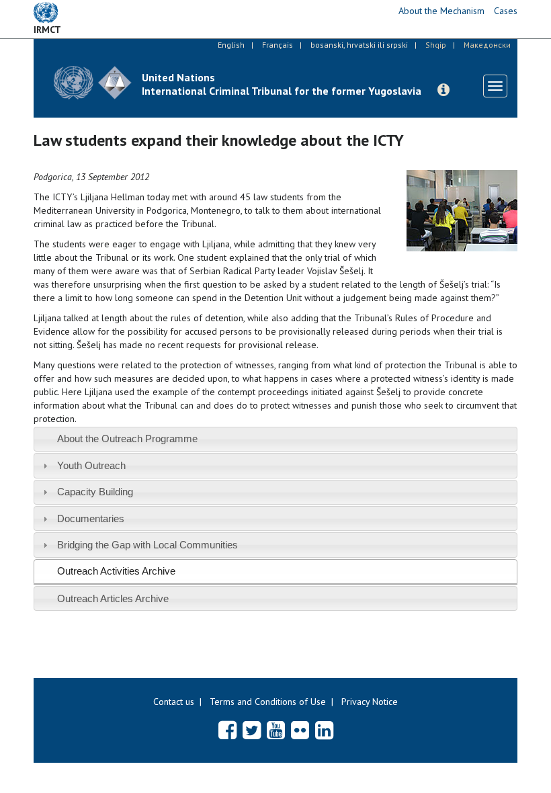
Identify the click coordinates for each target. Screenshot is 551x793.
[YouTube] (276, 730)
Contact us (173, 702)
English (231, 45)
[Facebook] (227, 730)
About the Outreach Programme (127, 438)
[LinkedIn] (324, 730)
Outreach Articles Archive (113, 598)
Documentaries (90, 518)
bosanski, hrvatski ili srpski (359, 45)
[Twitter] (252, 730)
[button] (443, 90)
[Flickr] (300, 730)
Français (277, 45)
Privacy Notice (369, 702)
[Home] (93, 82)
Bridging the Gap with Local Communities (147, 544)
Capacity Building (95, 491)
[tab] (275, 439)
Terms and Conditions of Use (268, 702)
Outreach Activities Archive (116, 571)
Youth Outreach (91, 465)
